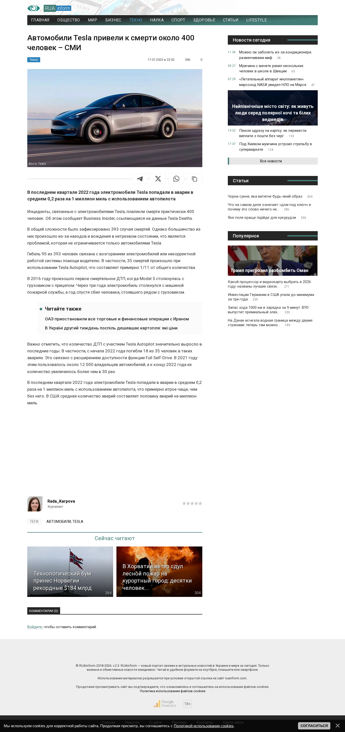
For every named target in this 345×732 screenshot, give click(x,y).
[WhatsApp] (176, 178)
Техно (34, 60)
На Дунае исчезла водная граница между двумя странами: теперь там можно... (270, 322)
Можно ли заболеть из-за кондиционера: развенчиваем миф (275, 55)
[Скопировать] (194, 178)
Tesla (77, 522)
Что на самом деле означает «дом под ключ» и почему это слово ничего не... (269, 206)
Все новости (271, 161)
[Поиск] (292, 8)
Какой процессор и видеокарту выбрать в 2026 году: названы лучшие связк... (269, 284)
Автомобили (58, 522)
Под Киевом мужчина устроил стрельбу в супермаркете (275, 147)
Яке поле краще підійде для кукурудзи (267, 217)
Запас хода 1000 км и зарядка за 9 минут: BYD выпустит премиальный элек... (268, 309)
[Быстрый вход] (309, 8)
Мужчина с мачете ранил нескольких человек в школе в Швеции (271, 69)
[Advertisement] (114, 453)
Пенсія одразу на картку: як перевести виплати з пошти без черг (272, 133)
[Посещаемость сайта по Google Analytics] (165, 704)
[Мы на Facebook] (122, 655)
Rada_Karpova (61, 501)
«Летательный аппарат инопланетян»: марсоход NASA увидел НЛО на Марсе (277, 82)
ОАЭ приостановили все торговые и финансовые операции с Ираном (117, 318)
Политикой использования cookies (204, 726)
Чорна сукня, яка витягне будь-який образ (270, 196)
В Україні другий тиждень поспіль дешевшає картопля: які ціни (111, 327)
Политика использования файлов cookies (172, 691)
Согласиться (314, 726)
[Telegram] (140, 178)
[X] (158, 178)
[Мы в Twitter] (223, 655)
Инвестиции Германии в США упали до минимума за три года (271, 296)
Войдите (34, 627)
